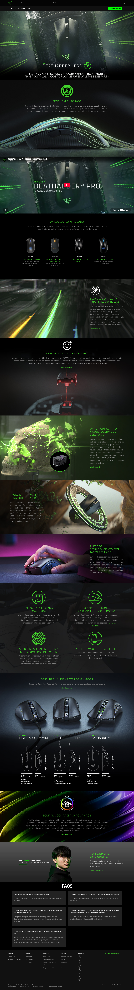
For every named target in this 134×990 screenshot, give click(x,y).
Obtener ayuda (47, 956)
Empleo (63, 959)
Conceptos (29, 962)
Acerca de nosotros (66, 956)
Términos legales (24, 986)
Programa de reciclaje (49, 968)
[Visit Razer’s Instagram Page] (79, 960)
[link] (10, 3)
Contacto (63, 968)
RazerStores (11, 956)
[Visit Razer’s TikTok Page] (79, 973)
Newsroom (64, 962)
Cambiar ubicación (117, 985)
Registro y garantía (48, 959)
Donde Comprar (115, 8)
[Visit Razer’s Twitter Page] (79, 966)
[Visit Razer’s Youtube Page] (79, 969)
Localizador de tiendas (14, 959)
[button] (124, 3)
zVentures (64, 965)
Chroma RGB (29, 959)
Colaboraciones (30, 968)
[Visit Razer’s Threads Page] (79, 963)
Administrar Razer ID (49, 965)
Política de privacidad (38, 986)
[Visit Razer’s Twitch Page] (79, 976)
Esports (28, 965)
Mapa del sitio (12, 986)
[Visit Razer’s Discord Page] (79, 979)
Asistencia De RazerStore (50, 962)
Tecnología (29, 956)
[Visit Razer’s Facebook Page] (79, 956)
